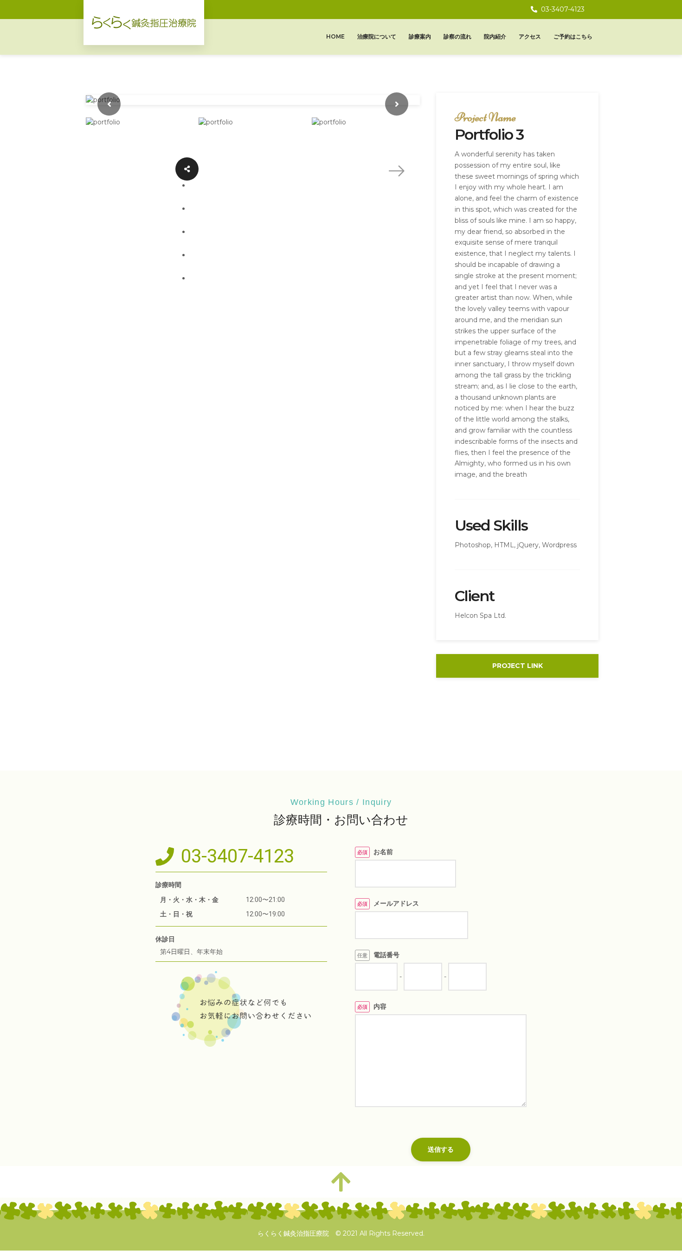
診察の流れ (457, 36)
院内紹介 (495, 36)
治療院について (376, 36)
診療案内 (420, 36)
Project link (517, 665)
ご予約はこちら (572, 36)
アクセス (530, 36)
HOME (335, 36)
